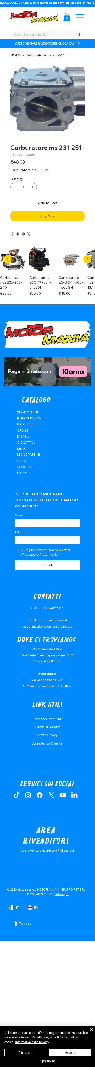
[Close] (89, 1032)
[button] (66, 17)
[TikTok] (17, 795)
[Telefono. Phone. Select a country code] (21, 540)
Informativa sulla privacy (32, 1042)
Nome (19, 515)
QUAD (21, 461)
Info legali (62, 894)
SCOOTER (24, 467)
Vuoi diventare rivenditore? (40, 851)
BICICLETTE (26, 424)
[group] (47, 274)
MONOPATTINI (28, 455)
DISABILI (23, 437)
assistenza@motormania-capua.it (47, 626)
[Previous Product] (8, 259)
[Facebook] (18, 234)
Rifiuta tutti (25, 1052)
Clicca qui (67, 851)
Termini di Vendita (47, 727)
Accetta (70, 1052)
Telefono (21, 532)
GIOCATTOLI (26, 442)
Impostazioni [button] (47, 1060)
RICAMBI (23, 473)
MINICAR (24, 449)
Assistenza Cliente (47, 743)
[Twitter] (28, 234)
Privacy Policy (47, 735)
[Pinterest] (23, 234)
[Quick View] (12, 259)
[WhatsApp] (12, 234)
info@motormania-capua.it (47, 620)
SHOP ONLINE (28, 412)
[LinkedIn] (74, 795)
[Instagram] (28, 795)
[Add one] (32, 187)
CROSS (22, 430)
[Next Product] (87, 259)
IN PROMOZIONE (30, 418)
